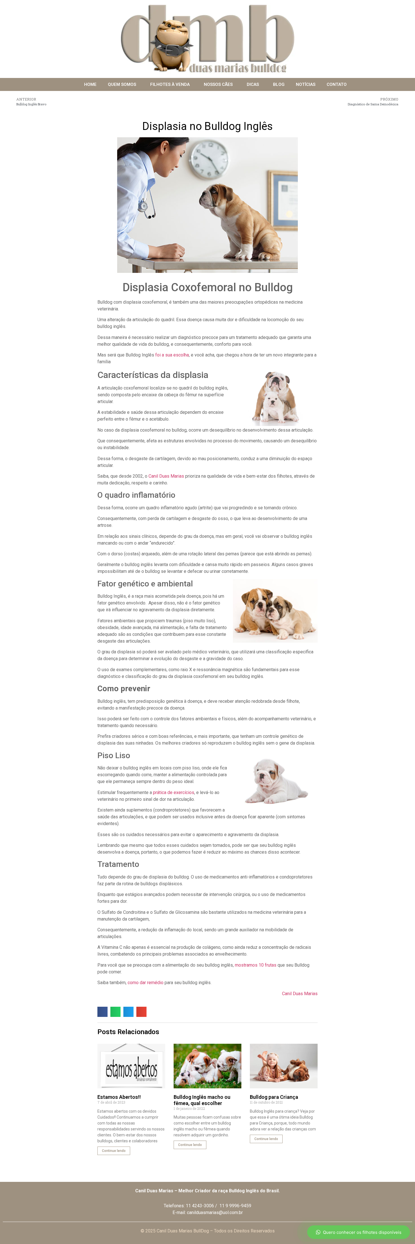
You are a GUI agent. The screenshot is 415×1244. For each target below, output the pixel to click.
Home (90, 84)
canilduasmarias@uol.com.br (215, 1212)
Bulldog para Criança (274, 1097)
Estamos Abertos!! (119, 1097)
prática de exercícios (173, 792)
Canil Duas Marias (166, 476)
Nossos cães (218, 84)
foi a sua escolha (171, 355)
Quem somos (122, 84)
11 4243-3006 (200, 1205)
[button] (102, 1012)
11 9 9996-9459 (235, 1205)
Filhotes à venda (170, 84)
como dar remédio (145, 982)
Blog (279, 84)
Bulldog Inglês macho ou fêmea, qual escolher (202, 1100)
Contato (337, 84)
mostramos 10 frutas (255, 965)
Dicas (253, 84)
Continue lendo (114, 1151)
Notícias (305, 84)
